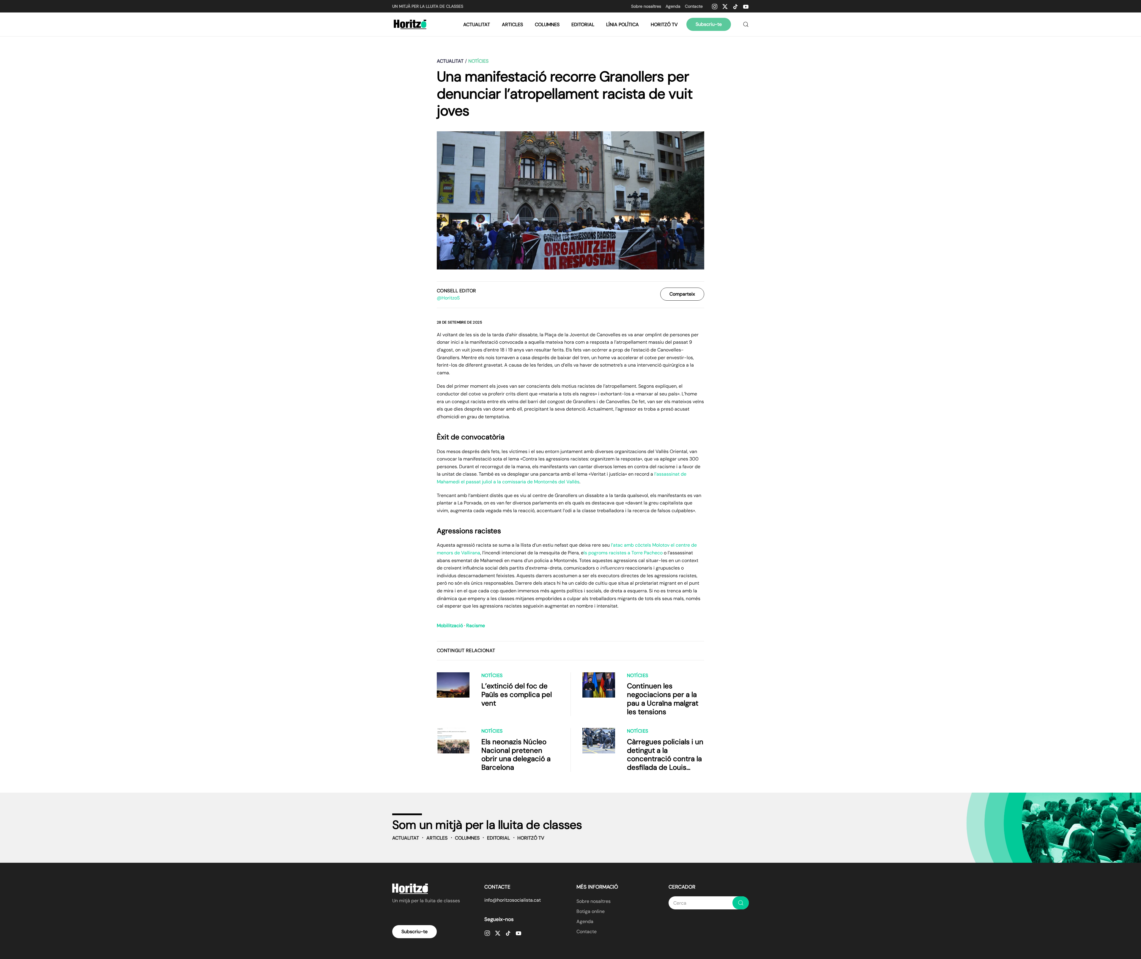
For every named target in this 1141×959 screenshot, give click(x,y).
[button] (746, 24)
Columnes (547, 24)
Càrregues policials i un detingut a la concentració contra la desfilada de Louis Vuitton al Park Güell (665, 758)
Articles (512, 24)
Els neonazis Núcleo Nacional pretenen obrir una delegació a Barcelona (516, 754)
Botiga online (590, 911)
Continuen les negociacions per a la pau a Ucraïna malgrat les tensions (662, 698)
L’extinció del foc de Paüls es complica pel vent (516, 694)
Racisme (475, 625)
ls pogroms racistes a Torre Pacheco (623, 553)
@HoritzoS (448, 298)
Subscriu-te (709, 24)
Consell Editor (456, 291)
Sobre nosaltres (646, 6)
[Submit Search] (740, 902)
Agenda (673, 6)
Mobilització (450, 625)
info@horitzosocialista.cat (512, 900)
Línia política (622, 24)
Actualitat (476, 24)
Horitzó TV (664, 24)
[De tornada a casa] (410, 24)
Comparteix (682, 294)
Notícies (492, 675)
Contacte (694, 6)
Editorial (582, 24)
